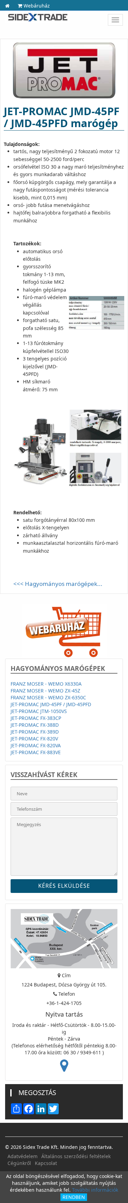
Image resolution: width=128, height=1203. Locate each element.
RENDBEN (73, 1197)
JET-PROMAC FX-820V (34, 738)
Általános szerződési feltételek (76, 1156)
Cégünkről (19, 1163)
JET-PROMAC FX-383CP (36, 718)
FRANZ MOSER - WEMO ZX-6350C (48, 697)
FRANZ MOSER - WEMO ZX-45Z (45, 690)
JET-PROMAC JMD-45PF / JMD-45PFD (51, 704)
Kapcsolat (46, 1163)
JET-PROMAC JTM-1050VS (39, 711)
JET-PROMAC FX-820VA (36, 745)
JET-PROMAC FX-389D (35, 731)
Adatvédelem (23, 1156)
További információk (95, 1190)
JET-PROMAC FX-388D (35, 725)
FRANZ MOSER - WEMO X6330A (46, 683)
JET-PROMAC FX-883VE (36, 752)
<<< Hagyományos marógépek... (57, 584)
